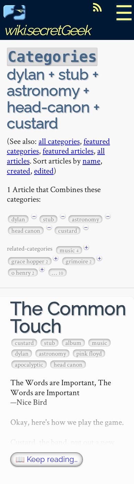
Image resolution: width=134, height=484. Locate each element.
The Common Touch (68, 317)
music (69, 250)
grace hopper (29, 261)
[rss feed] (97, 7)
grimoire (79, 261)
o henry (22, 272)
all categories (59, 141)
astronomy (85, 219)
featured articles (68, 150)
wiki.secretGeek (46, 30)
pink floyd (89, 353)
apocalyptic (29, 364)
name (91, 160)
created (18, 170)
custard (67, 230)
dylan (18, 219)
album (73, 343)
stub (48, 219)
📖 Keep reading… (46, 459)
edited (44, 170)
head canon (25, 230)
